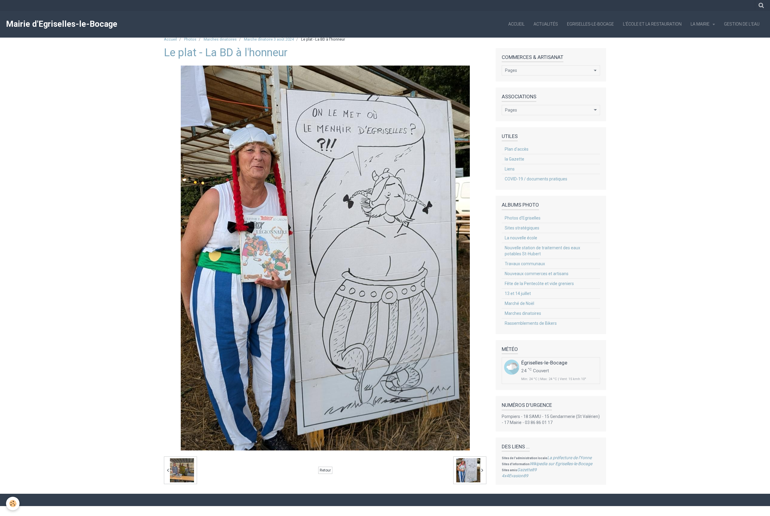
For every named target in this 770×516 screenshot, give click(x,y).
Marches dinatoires (220, 39)
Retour (325, 470)
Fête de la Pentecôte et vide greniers (539, 283)
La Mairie (700, 24)
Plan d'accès (516, 149)
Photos (190, 39)
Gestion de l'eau (741, 24)
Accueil (516, 24)
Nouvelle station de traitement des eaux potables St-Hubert (542, 250)
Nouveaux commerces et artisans (536, 273)
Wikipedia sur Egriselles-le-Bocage (561, 463)
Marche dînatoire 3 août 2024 (269, 39)
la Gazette (514, 159)
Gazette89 (527, 469)
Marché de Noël (519, 303)
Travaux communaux (525, 263)
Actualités (546, 24)
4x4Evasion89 (515, 475)
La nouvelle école (521, 237)
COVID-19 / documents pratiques (536, 179)
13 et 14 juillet (518, 293)
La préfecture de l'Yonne (569, 457)
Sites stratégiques (522, 228)
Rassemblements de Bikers (531, 323)
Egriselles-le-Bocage (590, 24)
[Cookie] (13, 503)
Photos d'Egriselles (523, 218)
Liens (510, 169)
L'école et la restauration (652, 24)
